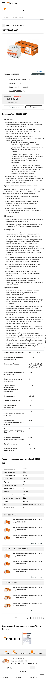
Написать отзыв (36, 621)
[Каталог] (3, 3)
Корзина (41, 11)
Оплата (14, 653)
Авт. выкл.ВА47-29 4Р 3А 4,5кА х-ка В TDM (24, 663)
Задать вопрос (45, 340)
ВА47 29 (8, 25)
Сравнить (5, 677)
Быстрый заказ (14, 107)
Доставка (23, 653)
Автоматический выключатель (32, 504)
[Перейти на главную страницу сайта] (16, 3)
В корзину (33, 107)
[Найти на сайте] (42, 17)
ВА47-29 (25, 491)
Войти (23, 11)
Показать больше (36, 543)
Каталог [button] (6, 653)
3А (24, 494)
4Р (24, 488)
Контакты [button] (5, 11)
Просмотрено (34, 677)
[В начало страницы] (42, 676)
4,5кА (24, 498)
